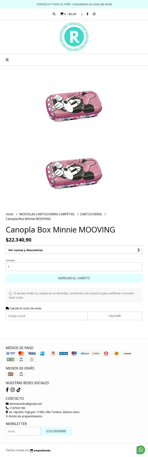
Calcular (115, 315)
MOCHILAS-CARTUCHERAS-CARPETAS (47, 214)
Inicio (10, 214)
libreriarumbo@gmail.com (25, 404)
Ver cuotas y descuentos (25, 250)
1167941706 (17, 408)
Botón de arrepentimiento (25, 416)
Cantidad (10, 260)
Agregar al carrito (74, 278)
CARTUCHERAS (91, 214)
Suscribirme (56, 431)
